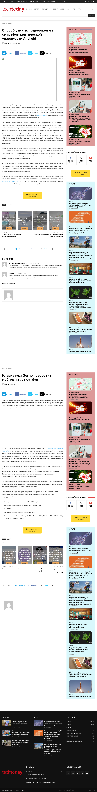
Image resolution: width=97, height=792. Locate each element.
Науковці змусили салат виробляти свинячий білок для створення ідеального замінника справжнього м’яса (80, 305)
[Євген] (3, 43)
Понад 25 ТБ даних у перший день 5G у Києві (79, 95)
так (71, 156)
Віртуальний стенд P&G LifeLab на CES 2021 (24, 221)
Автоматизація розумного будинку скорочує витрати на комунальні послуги (80, 280)
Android (9, 205)
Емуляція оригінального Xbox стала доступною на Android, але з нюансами (40, 221)
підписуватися (91, 156)
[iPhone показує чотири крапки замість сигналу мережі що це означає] (6, 723)
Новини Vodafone (74, 47)
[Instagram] (86, 1)
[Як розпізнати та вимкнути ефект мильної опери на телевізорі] (6, 743)
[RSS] (73, 773)
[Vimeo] (91, 1)
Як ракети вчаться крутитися (80, 351)
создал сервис (42, 115)
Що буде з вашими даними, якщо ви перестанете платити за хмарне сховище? (55, 221)
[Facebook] (83, 1)
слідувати (80, 156)
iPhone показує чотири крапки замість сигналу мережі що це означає (19, 723)
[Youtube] (94, 1)
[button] (92, 9)
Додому (4, 23)
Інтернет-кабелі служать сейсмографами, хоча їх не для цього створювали (80, 205)
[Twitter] (89, 1)
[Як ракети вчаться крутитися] (80, 341)
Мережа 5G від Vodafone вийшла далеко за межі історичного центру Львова (79, 50)
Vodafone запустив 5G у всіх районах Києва (79, 142)
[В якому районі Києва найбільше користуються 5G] (80, 62)
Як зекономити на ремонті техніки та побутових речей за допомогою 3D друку (21, 732)
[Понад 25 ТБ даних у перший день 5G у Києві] (80, 84)
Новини (10, 23)
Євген (7, 43)
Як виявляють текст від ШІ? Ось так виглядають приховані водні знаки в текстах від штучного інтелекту (80, 229)
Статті (71, 201)
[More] (55, 53)
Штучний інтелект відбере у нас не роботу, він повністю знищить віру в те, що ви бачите (9, 221)
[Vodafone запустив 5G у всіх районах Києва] (80, 131)
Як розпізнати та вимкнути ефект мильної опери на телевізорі (20, 742)
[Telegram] (77, 773)
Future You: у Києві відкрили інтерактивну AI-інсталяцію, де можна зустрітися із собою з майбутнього (80, 118)
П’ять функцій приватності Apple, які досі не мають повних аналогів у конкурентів (80, 329)
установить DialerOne (10, 181)
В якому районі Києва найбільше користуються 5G (79, 73)
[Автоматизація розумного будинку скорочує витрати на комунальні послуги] (80, 269)
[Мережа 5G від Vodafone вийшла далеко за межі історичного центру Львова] (80, 39)
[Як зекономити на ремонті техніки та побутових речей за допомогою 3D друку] (6, 733)
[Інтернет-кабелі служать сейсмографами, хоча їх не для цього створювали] (80, 193)
